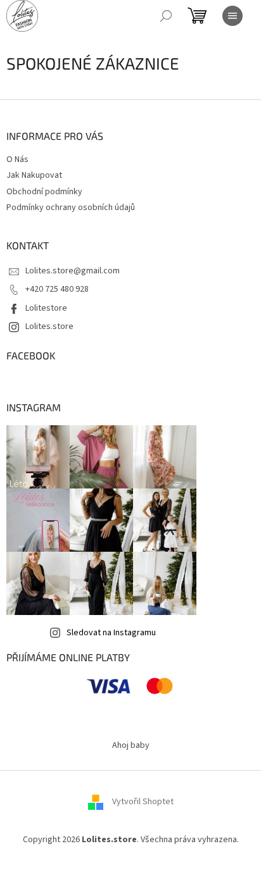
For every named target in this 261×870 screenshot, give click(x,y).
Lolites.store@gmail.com (72, 270)
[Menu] (232, 15)
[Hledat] (166, 15)
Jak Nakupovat (34, 175)
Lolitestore (46, 308)
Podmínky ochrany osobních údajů (70, 207)
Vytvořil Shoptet (143, 801)
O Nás (17, 159)
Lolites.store (49, 326)
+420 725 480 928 (57, 289)
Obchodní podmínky (44, 191)
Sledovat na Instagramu (111, 632)
